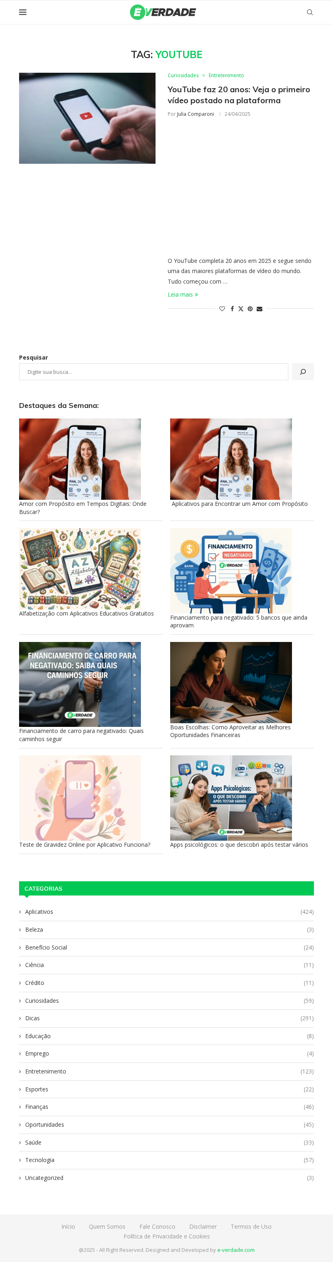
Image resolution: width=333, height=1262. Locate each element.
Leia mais (180, 294)
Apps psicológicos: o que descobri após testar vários (239, 844)
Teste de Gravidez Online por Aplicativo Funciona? (84, 844)
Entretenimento (169, 1071)
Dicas (169, 1018)
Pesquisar (33, 357)
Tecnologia (169, 1160)
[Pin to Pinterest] (250, 308)
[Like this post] (222, 308)
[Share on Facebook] (232, 308)
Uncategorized (169, 1178)
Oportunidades (169, 1124)
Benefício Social (169, 947)
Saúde (169, 1142)
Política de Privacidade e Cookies (166, 1236)
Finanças (169, 1106)
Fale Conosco (157, 1226)
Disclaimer (203, 1226)
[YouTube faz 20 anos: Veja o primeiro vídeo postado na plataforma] (87, 118)
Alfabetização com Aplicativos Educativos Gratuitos (86, 613)
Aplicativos (169, 911)
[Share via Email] (259, 308)
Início (68, 1226)
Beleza (169, 929)
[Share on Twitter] (241, 308)
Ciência (169, 965)
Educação (169, 1036)
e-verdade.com (236, 1249)
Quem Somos (107, 1226)
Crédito (169, 983)
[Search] (310, 12)
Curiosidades (169, 1000)
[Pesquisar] (303, 371)
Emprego (169, 1053)
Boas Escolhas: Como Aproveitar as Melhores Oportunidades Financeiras (230, 731)
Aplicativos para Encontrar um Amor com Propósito (239, 503)
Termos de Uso (251, 1226)
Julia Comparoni (195, 114)
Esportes (169, 1089)
